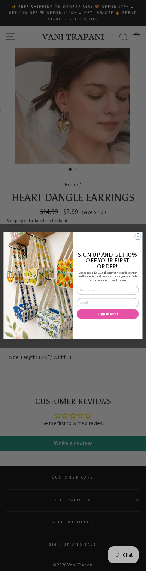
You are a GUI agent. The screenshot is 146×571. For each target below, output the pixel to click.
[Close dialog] (138, 236)
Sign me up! (107, 314)
